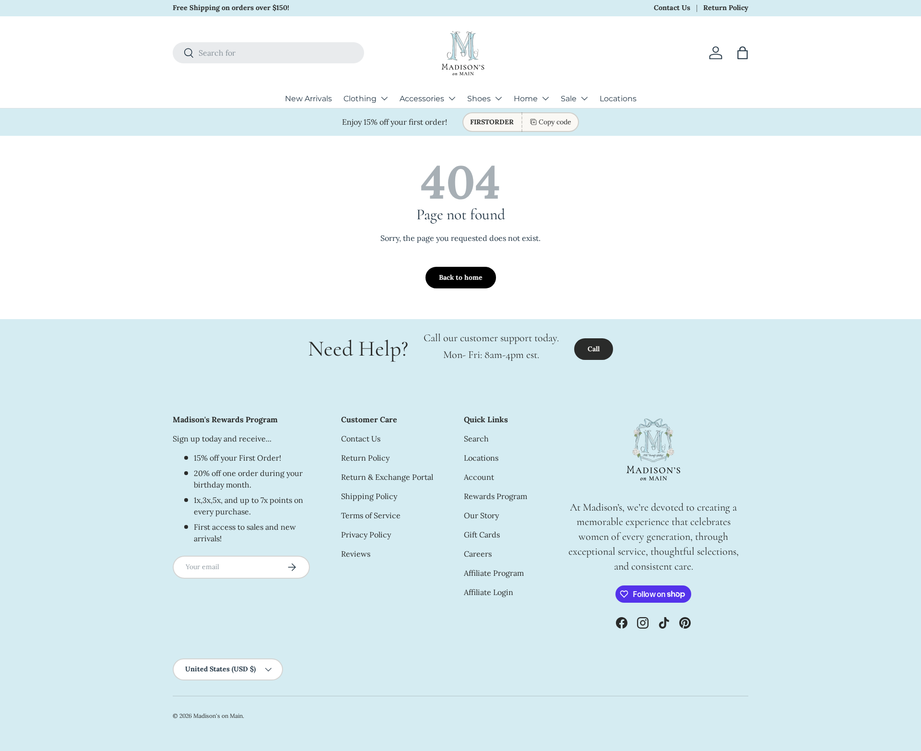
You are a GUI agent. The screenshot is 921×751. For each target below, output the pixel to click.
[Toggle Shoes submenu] (498, 98)
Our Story (481, 515)
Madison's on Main (218, 715)
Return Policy (725, 7)
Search (476, 438)
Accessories (422, 98)
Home (526, 98)
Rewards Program (495, 496)
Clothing (360, 98)
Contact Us (672, 7)
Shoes (479, 98)
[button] (742, 52)
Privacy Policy (366, 534)
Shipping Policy (369, 496)
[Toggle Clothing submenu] (384, 98)
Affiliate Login (488, 592)
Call (594, 349)
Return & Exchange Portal (387, 477)
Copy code (555, 122)
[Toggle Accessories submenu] (452, 98)
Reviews (355, 554)
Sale (569, 98)
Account (479, 477)
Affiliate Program (494, 573)
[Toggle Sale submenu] (584, 98)
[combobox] (268, 52)
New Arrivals (308, 98)
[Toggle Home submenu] (545, 98)
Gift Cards (482, 534)
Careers (478, 554)
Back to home (461, 277)
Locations (618, 98)
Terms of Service (371, 515)
